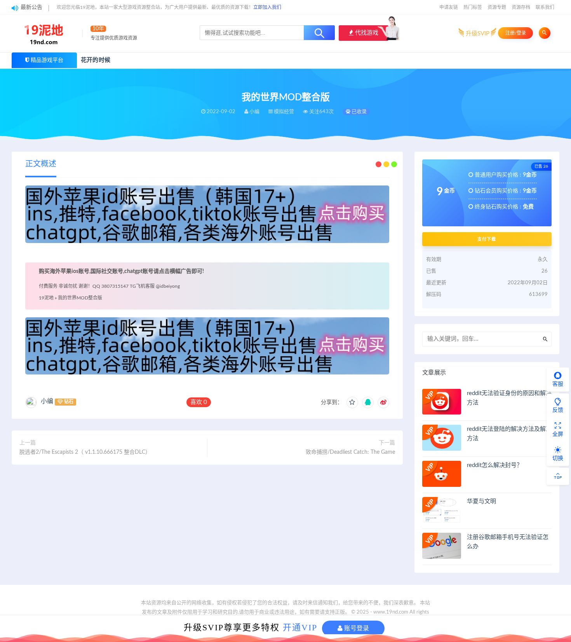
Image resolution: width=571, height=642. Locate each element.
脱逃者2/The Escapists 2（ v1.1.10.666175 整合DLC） (85, 452)
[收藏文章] (352, 402)
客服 (557, 384)
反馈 (557, 410)
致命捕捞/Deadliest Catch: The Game (350, 452)
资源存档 (521, 7)
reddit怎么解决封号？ (494, 465)
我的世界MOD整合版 (80, 298)
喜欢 (198, 402)
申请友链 (448, 7)
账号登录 (356, 628)
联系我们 (545, 7)
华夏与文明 (481, 501)
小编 (47, 401)
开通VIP (300, 627)
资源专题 (496, 7)
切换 (557, 458)
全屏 (557, 434)
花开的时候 (95, 60)
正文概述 (40, 164)
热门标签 (472, 7)
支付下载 (486, 239)
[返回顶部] (558, 476)
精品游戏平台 (47, 60)
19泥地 (46, 298)
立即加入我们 (267, 7)
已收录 (358, 111)
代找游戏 (365, 33)
